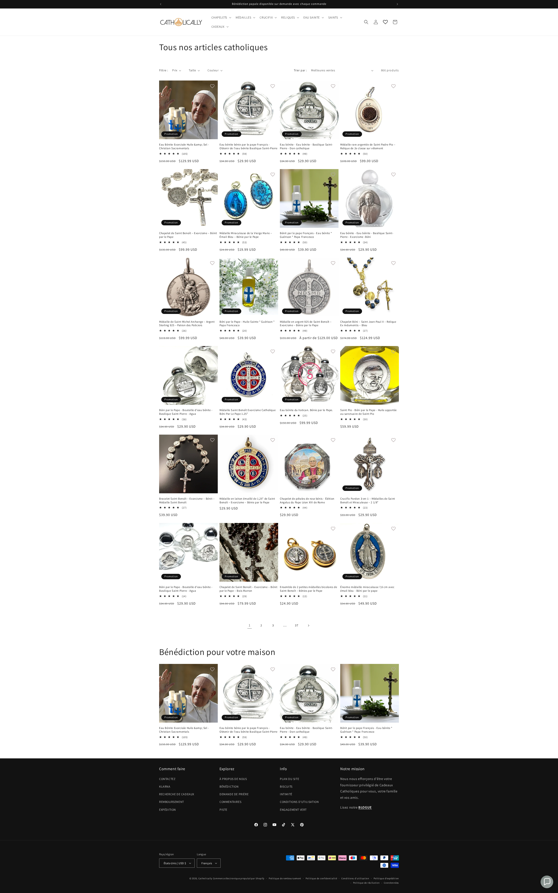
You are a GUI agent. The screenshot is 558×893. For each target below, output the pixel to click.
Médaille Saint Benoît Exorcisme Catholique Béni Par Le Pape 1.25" (247, 412)
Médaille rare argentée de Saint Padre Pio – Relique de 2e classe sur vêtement (367, 146)
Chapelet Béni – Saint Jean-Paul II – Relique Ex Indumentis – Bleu (368, 323)
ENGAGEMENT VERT (293, 810)
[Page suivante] (308, 625)
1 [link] (249, 625)
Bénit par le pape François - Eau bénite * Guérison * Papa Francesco (306, 235)
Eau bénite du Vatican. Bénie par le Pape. (306, 410)
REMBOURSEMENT (171, 802)
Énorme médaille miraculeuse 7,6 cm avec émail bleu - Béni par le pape (367, 589)
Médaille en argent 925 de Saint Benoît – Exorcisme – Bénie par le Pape (306, 323)
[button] (221, 17)
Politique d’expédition (386, 878)
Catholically (205, 878)
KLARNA (164, 786)
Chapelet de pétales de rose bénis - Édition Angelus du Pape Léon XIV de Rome (307, 500)
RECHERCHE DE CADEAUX (176, 794)
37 (296, 625)
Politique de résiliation (366, 882)
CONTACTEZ (167, 779)
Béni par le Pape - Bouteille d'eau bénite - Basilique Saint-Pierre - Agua (186, 412)
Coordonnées (391, 882)
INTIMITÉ (286, 794)
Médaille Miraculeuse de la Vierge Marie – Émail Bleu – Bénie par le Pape (245, 235)
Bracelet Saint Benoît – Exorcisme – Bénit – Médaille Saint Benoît (187, 500)
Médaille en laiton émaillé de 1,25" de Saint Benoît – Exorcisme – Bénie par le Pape (247, 500)
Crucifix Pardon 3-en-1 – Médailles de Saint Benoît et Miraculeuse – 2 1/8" (367, 500)
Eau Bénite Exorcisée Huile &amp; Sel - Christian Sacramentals (184, 146)
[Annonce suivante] (397, 4)
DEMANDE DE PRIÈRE (233, 794)
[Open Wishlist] (385, 22)
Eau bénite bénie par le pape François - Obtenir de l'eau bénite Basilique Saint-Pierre (248, 146)
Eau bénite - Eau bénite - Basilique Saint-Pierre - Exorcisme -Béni (366, 235)
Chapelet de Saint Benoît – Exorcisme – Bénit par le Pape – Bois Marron (248, 589)
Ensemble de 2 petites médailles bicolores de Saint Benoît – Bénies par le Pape (308, 589)
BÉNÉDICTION (229, 786)
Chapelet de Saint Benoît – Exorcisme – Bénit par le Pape (188, 235)
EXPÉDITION (167, 810)
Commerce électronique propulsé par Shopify (238, 878)
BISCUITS (286, 786)
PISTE (223, 810)
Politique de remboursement (285, 878)
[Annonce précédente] (160, 4)
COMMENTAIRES (230, 802)
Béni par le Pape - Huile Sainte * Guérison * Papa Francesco (246, 323)
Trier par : (300, 70)
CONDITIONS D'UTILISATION (299, 802)
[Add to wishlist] (212, 86)
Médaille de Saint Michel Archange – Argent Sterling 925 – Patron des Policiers (186, 323)
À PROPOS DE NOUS (233, 779)
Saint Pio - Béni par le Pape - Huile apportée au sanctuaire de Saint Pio (368, 412)
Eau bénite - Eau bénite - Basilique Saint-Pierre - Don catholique (306, 146)
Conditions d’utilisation (355, 878)
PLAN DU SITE (289, 779)
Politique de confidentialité (321, 878)
